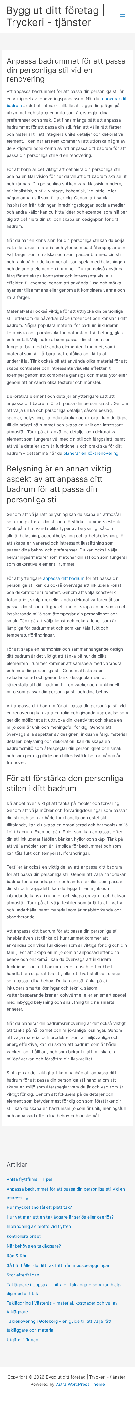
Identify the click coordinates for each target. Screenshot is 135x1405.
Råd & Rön (17, 1255)
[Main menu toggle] (122, 16)
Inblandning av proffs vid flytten (39, 1226)
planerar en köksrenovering (90, 453)
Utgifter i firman (22, 1339)
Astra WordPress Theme (80, 1384)
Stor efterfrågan (23, 1274)
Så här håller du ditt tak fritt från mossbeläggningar (58, 1265)
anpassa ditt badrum (63, 578)
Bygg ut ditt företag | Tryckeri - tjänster (55, 16)
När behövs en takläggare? (34, 1245)
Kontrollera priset (24, 1236)
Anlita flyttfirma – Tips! (29, 1179)
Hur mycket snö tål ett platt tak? (39, 1207)
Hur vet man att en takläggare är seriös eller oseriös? (60, 1216)
